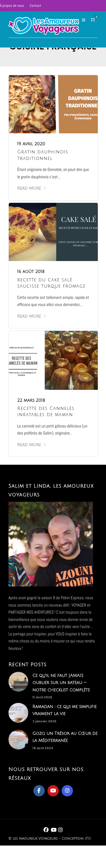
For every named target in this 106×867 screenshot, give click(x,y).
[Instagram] (67, 790)
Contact (35, 5)
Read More (29, 188)
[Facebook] (39, 790)
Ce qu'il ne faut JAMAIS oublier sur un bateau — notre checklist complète (61, 682)
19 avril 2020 (31, 144)
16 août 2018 (31, 271)
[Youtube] (53, 790)
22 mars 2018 (31, 400)
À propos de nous (12, 5)
